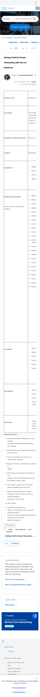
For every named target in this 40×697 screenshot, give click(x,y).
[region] (20, 686)
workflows (9, 531)
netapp (10, 529)
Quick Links (8, 647)
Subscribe (24, 42)
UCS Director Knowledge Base (15, 38)
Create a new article (20, 27)
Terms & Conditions (14, 668)
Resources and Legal (12, 658)
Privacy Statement (19, 688)
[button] (6, 543)
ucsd (29, 529)
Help (9, 665)
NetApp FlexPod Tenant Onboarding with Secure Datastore (15, 63)
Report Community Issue (16, 662)
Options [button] (34, 42)
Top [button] (3, 641)
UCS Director (9, 525)
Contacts (11, 651)
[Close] (37, 678)
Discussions (10, 605)
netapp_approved (20, 529)
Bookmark (13, 42)
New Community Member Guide (18, 585)
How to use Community (14, 579)
